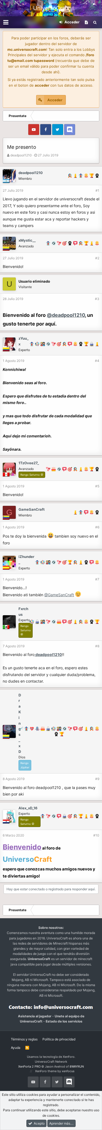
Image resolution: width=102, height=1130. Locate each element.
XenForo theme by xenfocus (55, 1071)
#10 (96, 835)
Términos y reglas (24, 1039)
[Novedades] (86, 22)
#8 (97, 646)
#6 (97, 527)
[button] (6, 22)
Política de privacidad (58, 1039)
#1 (97, 190)
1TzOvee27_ (28, 463)
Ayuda (15, 1048)
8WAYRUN (77, 1066)
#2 (97, 258)
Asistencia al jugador (34, 1016)
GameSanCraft (31, 509)
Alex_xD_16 (28, 808)
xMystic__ (27, 240)
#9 (97, 779)
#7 (97, 579)
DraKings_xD (19, 723)
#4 (97, 361)
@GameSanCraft (59, 594)
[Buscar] (95, 22)
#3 (97, 299)
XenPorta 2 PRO (29, 1066)
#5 (97, 486)
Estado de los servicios (64, 1021)
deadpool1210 (21, 155)
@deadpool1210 (66, 315)
